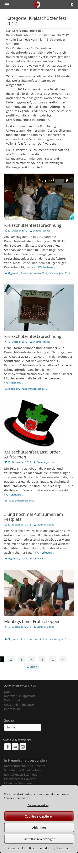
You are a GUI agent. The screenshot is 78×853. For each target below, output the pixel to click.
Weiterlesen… (47, 267)
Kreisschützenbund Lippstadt (24, 766)
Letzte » (31, 666)
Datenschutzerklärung (42, 848)
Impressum (63, 848)
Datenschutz (13, 700)
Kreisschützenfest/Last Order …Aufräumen (34, 454)
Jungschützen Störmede (20, 774)
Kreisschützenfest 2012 (33, 273)
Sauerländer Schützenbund (23, 770)
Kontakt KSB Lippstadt (19, 696)
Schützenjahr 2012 (59, 273)
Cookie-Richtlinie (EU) (19, 705)
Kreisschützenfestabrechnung (32, 225)
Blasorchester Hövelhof (20, 779)
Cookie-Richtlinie (17, 848)
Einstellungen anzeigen (39, 839)
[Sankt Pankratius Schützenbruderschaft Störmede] (37, 4)
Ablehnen (39, 827)
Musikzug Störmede (18, 783)
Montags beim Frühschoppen (32, 621)
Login (8, 691)
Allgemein (13, 273)
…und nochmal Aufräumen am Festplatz (33, 516)
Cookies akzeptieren (39, 816)
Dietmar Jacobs (42, 230)
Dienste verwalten (37, 805)
